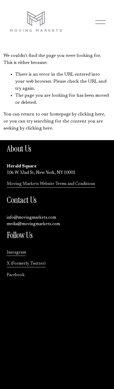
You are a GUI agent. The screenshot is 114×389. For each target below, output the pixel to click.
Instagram (16, 252)
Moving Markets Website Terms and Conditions (51, 184)
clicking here (91, 114)
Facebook (16, 275)
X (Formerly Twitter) (26, 263)
